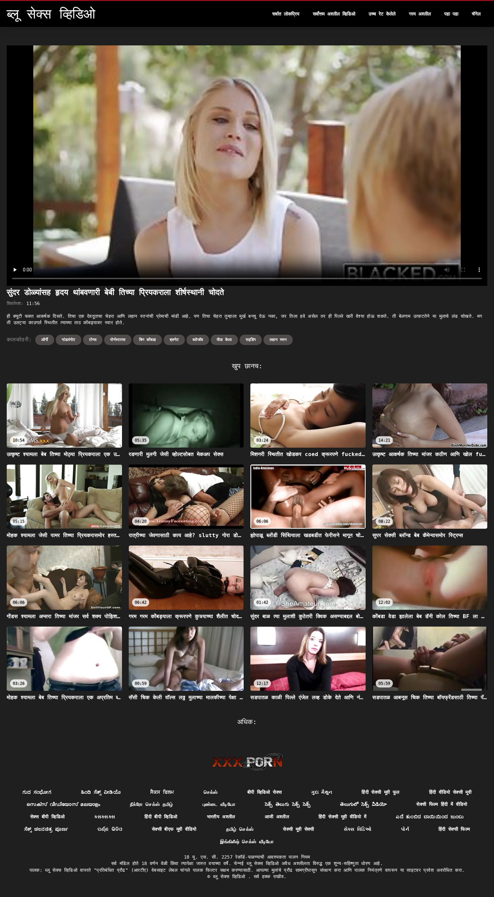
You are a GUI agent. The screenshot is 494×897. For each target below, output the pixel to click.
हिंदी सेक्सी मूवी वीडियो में (342, 816)
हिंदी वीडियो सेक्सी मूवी (450, 792)
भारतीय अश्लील (221, 816)
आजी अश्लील (277, 816)
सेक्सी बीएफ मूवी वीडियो (174, 829)
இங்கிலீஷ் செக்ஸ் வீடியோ (247, 841)
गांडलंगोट (68, 339)
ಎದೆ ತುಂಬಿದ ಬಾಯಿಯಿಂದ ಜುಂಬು (430, 816)
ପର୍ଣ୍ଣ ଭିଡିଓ (109, 829)
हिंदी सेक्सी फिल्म (454, 829)
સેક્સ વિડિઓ (357, 829)
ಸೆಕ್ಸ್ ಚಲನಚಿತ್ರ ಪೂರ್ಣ (46, 829)
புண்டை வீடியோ (219, 804)
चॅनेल (476, 13)
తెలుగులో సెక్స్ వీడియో (363, 804)
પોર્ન (405, 829)
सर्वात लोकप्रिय (285, 13)
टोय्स (92, 339)
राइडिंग (251, 339)
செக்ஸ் (211, 792)
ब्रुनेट (174, 339)
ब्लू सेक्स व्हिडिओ (230, 876)
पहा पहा (451, 13)
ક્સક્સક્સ (104, 816)
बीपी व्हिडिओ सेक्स (264, 792)
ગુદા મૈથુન (321, 792)
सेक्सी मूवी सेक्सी (298, 829)
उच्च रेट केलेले (382, 13)
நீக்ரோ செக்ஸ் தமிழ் (151, 804)
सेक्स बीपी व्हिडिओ (47, 816)
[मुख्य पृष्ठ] (247, 762)
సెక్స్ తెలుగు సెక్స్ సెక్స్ (288, 804)
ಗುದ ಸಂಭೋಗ (37, 792)
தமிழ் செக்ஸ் (239, 829)
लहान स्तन (278, 339)
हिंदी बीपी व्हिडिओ (161, 816)
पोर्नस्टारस (117, 339)
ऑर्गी (44, 339)
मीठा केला (224, 339)
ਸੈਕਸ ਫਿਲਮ (162, 792)
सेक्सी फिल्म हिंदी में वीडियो (441, 804)
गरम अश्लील (420, 13)
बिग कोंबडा (147, 339)
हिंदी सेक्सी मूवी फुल (380, 792)
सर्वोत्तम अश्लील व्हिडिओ (334, 13)
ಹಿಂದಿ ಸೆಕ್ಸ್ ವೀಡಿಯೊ (101, 792)
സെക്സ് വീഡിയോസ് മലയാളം (63, 804)
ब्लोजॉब (198, 339)
